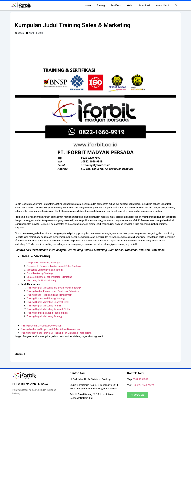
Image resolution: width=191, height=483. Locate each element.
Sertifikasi (116, 5)
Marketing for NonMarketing (41, 280)
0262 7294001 (140, 379)
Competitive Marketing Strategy (43, 262)
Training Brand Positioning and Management (49, 294)
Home (87, 5)
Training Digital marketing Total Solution (47, 312)
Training (101, 5)
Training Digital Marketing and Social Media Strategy (54, 287)
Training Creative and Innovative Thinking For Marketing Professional (56, 332)
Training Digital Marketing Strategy (44, 316)
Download (144, 5)
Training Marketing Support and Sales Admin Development (51, 329)
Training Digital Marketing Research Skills (48, 309)
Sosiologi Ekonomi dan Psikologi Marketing (49, 277)
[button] (176, 5)
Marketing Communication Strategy (45, 269)
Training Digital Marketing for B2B (44, 305)
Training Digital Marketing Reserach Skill (47, 302)
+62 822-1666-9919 (143, 385)
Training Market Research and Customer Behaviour (53, 291)
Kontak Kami (162, 5)
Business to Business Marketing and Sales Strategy (54, 266)
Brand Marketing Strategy (40, 273)
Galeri (130, 5)
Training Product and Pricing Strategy (46, 298)
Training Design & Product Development (41, 325)
